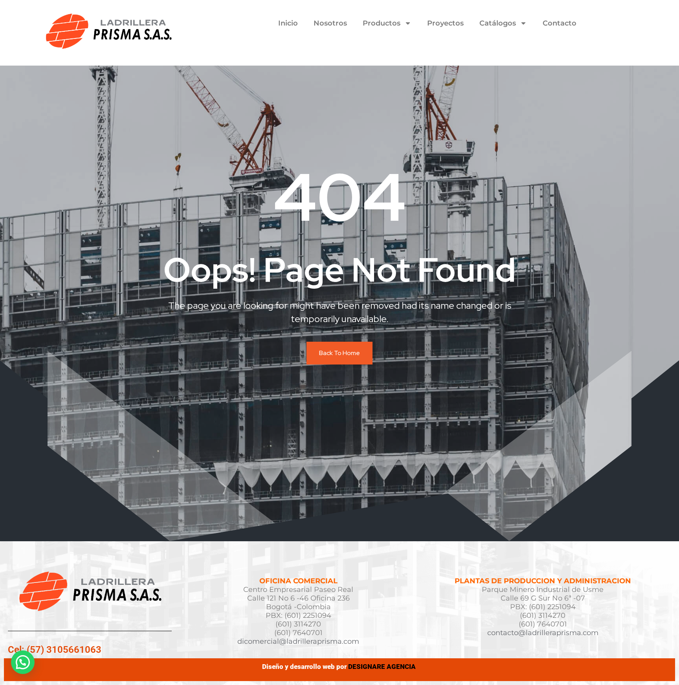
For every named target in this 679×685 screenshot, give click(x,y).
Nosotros (330, 23)
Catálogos (497, 23)
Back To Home (339, 353)
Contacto (559, 23)
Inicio (288, 23)
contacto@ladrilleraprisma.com (542, 632)
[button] (23, 662)
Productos (381, 23)
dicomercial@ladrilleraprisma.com (298, 641)
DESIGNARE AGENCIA (382, 666)
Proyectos (445, 23)
